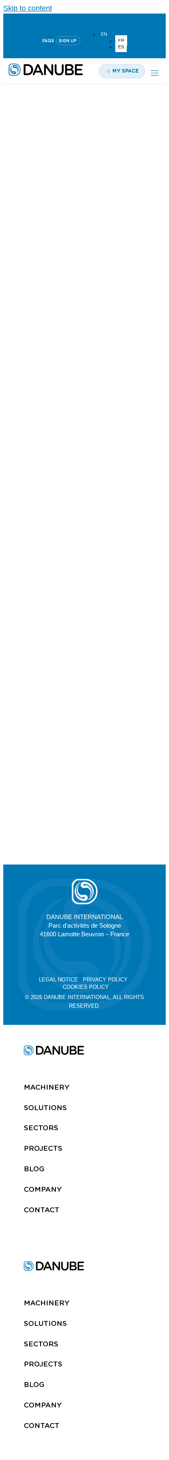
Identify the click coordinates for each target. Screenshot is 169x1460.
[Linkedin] (65, 21)
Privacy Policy (105, 979)
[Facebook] (103, 955)
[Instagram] (104, 21)
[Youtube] (84, 21)
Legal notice (58, 979)
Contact (41, 1210)
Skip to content (27, 8)
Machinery (47, 1087)
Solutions (45, 1108)
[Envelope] (123, 955)
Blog (34, 1169)
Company (43, 1189)
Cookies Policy (86, 987)
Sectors (41, 1128)
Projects (43, 1148)
